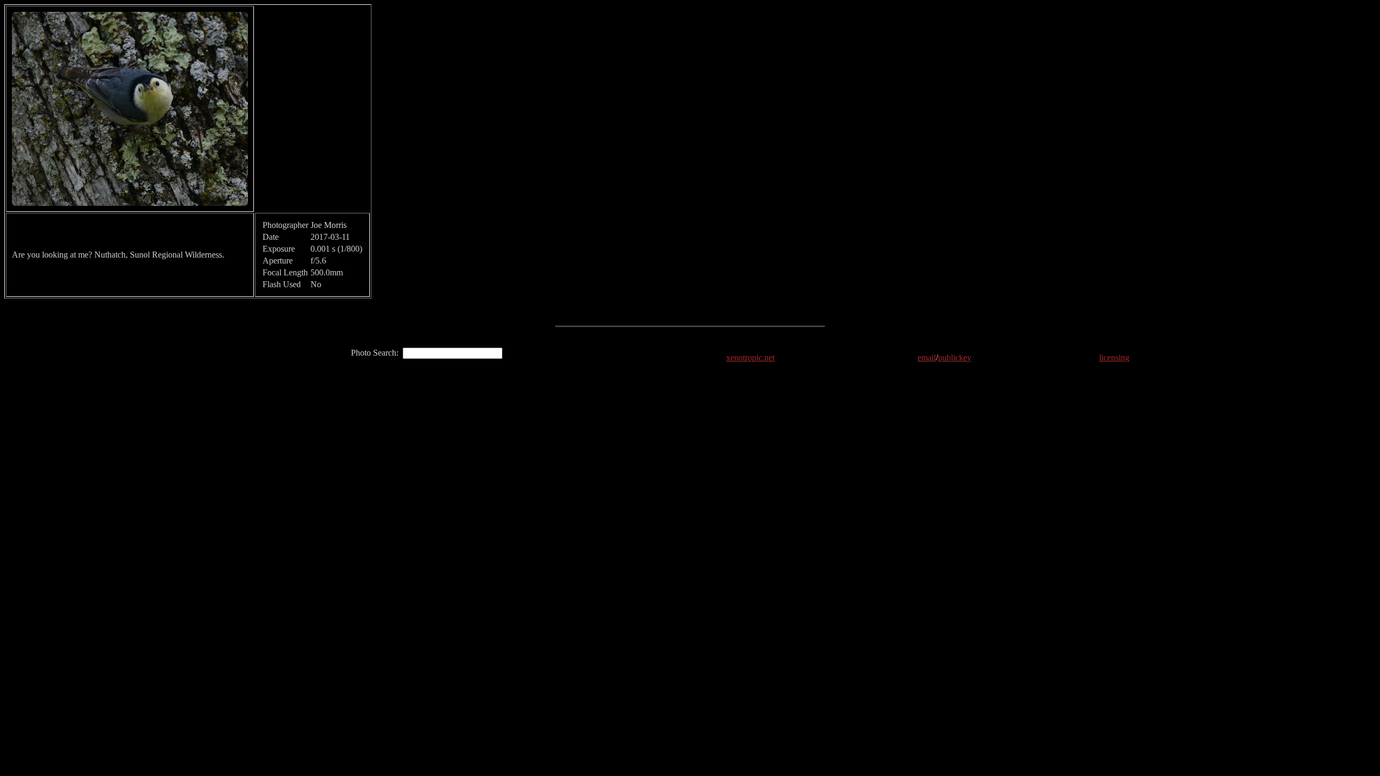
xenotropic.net (750, 357)
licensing (1114, 357)
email (926, 357)
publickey (954, 357)
